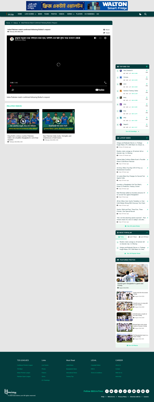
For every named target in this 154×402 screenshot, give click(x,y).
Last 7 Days (133, 237)
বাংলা (98, 14)
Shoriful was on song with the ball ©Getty (140, 304)
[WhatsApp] (129, 391)
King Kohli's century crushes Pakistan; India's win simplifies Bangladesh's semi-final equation (23, 138)
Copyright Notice (95, 365)
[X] (120, 391)
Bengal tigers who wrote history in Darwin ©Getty (140, 325)
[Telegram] (143, 391)
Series (43, 376)
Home (20, 14)
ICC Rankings (89, 14)
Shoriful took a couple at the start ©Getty (140, 314)
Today (122, 237)
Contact (118, 369)
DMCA (93, 369)
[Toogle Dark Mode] (140, 14)
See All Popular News (133, 253)
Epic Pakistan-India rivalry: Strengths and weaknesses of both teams (57, 137)
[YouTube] (111, 391)
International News (71, 372)
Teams (46, 14)
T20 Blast (19, 369)
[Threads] (147, 391)
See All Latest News (133, 226)
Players (79, 14)
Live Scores (45, 365)
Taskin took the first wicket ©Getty (140, 293)
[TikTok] (125, 391)
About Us (118, 365)
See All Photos (133, 345)
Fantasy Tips (70, 376)
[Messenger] (134, 391)
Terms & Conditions (96, 372)
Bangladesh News (71, 369)
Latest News (69, 365)
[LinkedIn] (138, 391)
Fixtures (44, 372)
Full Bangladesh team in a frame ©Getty (140, 335)
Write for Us (119, 372)
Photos (54, 14)
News (40, 14)
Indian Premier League (23, 372)
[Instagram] (116, 391)
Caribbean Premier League (25, 365)
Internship (118, 376)
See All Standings (131, 131)
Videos (61, 14)
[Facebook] (107, 391)
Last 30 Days (144, 237)
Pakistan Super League (23, 376)
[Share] (38, 111)
